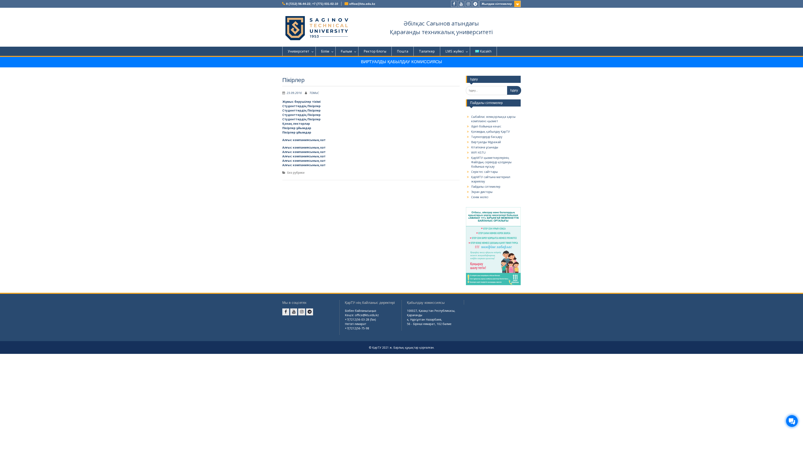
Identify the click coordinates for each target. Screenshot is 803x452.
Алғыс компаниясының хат (304, 140)
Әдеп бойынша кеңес (486, 126)
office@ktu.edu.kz (362, 3)
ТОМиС (314, 93)
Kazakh (485, 51)
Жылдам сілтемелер (497, 3)
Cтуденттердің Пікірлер (301, 106)
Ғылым (346, 51)
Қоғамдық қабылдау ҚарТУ (490, 132)
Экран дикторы (481, 192)
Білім (325, 51)
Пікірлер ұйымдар (296, 128)
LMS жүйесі (454, 51)
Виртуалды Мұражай (486, 142)
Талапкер (427, 51)
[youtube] (461, 4)
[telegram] (475, 4)
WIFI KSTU (478, 152)
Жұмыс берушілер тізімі (301, 102)
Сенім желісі (479, 197)
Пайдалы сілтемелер (485, 187)
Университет (298, 51)
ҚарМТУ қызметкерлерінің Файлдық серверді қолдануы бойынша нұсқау (491, 162)
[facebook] (454, 4)
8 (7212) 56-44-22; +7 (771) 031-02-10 (312, 3)
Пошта (402, 51)
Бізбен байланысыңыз (360, 311)
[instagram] (468, 4)
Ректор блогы (375, 51)
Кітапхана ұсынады (484, 147)
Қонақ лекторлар (296, 124)
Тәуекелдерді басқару (486, 137)
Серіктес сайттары (484, 172)
